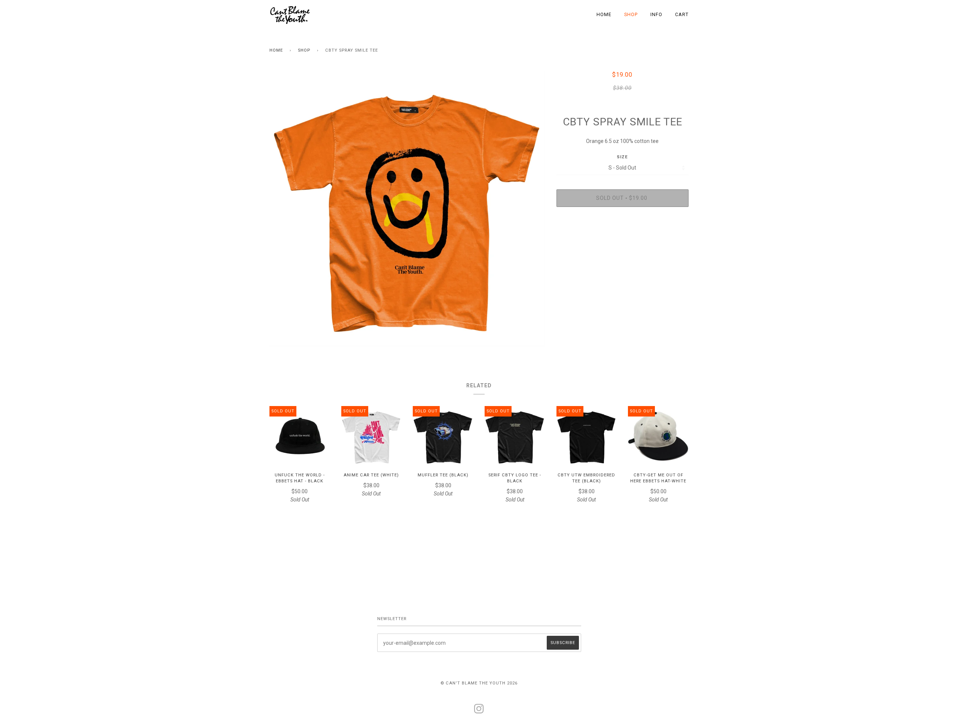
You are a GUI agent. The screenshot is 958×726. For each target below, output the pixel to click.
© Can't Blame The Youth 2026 (479, 683)
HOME (604, 14)
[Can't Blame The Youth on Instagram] (479, 711)
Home (276, 50)
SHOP (631, 14)
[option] (407, 209)
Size (622, 157)
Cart (682, 14)
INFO (656, 14)
